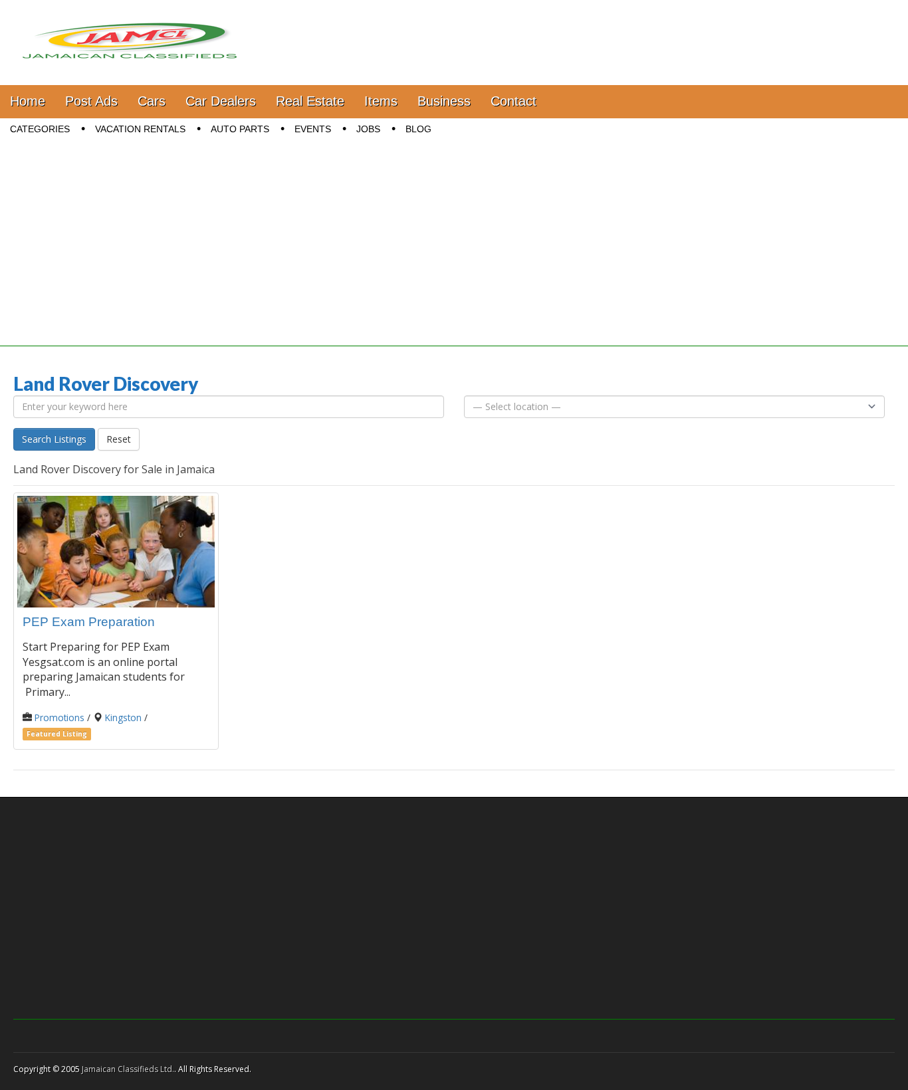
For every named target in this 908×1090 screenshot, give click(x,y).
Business (444, 101)
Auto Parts (240, 129)
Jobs (368, 129)
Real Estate (310, 101)
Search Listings (54, 439)
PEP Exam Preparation (89, 622)
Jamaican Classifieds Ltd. (128, 1069)
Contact (513, 101)
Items (380, 101)
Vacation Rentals (140, 129)
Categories (40, 129)
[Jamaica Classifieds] (129, 32)
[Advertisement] (454, 253)
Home (27, 101)
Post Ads (91, 101)
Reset (118, 439)
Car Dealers (220, 101)
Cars (152, 101)
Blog (418, 129)
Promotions (59, 717)
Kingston (123, 717)
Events (312, 129)
